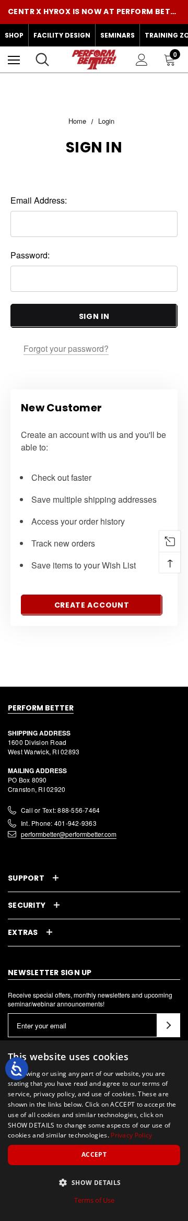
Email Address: (38, 200)
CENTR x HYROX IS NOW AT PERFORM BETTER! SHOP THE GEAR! (94, 11)
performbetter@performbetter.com (68, 833)
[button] (94, 1182)
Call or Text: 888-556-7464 (60, 809)
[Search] (42, 59)
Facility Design (61, 35)
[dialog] (94, 1130)
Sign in (94, 316)
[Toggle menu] (14, 60)
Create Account (92, 605)
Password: (30, 255)
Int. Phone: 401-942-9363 (59, 823)
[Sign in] (142, 60)
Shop (14, 35)
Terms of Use (94, 1200)
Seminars (117, 35)
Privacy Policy (131, 1135)
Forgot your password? (66, 348)
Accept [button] (94, 1154)
